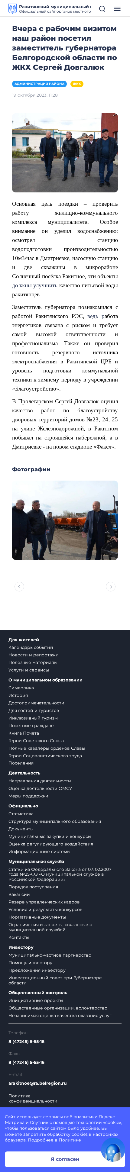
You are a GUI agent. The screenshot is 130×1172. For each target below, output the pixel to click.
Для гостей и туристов (33, 710)
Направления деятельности (39, 781)
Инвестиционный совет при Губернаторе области (55, 980)
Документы (21, 829)
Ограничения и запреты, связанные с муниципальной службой (50, 927)
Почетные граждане (31, 725)
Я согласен (65, 1159)
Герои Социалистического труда (45, 755)
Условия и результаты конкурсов (45, 909)
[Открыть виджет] (113, 1150)
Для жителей (23, 639)
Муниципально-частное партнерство (49, 955)
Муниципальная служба (36, 861)
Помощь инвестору (30, 962)
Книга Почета (23, 733)
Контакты (18, 937)
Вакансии (19, 894)
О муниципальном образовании (45, 680)
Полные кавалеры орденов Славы (46, 748)
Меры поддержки (28, 796)
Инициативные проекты (35, 1000)
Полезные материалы (32, 662)
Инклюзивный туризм (33, 718)
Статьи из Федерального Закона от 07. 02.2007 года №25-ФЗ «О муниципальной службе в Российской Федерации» (59, 874)
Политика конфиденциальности (32, 1098)
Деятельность (24, 773)
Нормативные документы (37, 917)
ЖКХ (77, 84)
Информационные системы (39, 851)
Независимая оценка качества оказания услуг (60, 1015)
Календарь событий (30, 647)
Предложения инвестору (37, 970)
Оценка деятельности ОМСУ (40, 788)
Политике (70, 1140)
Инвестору (21, 947)
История (18, 695)
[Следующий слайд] (110, 586)
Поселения (21, 763)
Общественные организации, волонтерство (57, 1008)
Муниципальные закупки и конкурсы (49, 836)
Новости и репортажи (33, 655)
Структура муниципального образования (54, 821)
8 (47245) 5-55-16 (26, 1041)
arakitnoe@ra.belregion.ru (37, 1083)
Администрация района (39, 84)
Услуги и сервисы (28, 670)
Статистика (21, 813)
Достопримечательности (36, 703)
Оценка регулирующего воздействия (50, 844)
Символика (21, 688)
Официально (23, 806)
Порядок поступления (33, 887)
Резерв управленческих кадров (44, 902)
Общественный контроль (37, 992)
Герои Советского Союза (36, 740)
